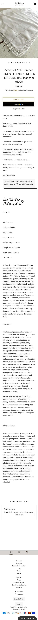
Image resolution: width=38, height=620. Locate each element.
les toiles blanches (21, 607)
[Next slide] (29, 63)
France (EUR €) (18, 599)
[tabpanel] (19, 32)
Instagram (20, 594)
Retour (19, 580)
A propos (19, 563)
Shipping (16, 90)
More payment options (18, 109)
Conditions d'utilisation (19, 585)
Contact (19, 571)
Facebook (20, 591)
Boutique (19, 561)
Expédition (19, 577)
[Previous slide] (9, 63)
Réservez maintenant (27, 618)
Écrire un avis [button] (19, 514)
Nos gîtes (19, 587)
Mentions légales (19, 582)
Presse (19, 573)
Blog (19, 568)
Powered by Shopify (19, 609)
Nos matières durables (19, 566)
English (18, 604)
